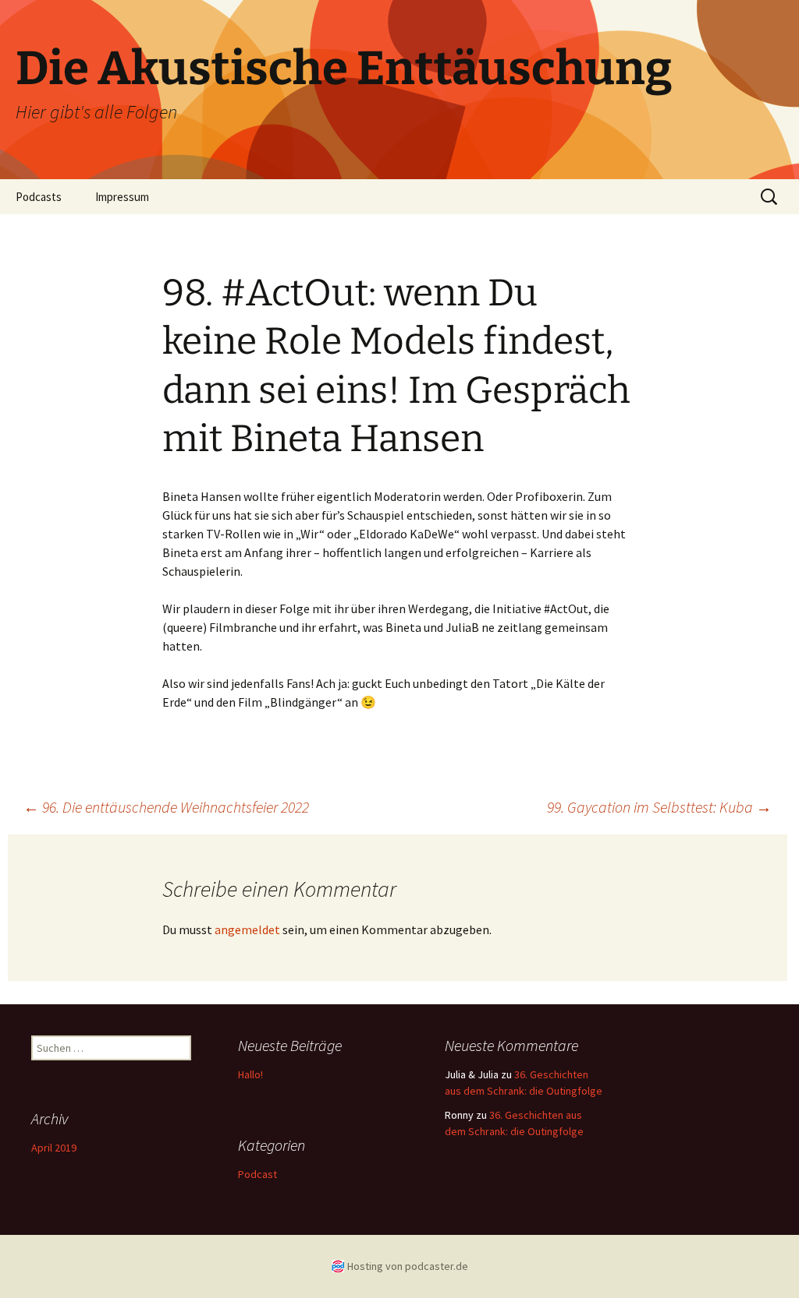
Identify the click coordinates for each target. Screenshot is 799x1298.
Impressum (122, 196)
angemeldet (247, 929)
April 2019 (53, 1148)
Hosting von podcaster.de (407, 1266)
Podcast (257, 1174)
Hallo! (250, 1074)
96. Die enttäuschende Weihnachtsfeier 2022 (166, 807)
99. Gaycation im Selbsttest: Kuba (659, 807)
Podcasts (39, 196)
